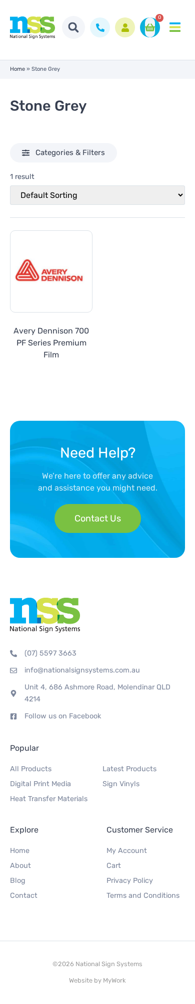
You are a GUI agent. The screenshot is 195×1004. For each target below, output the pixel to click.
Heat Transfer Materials (49, 799)
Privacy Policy (129, 880)
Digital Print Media (40, 784)
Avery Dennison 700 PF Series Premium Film (51, 342)
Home (17, 69)
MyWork (114, 980)
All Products (31, 769)
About (20, 865)
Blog (18, 880)
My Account (126, 850)
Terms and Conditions (143, 895)
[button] (73, 27)
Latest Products (129, 769)
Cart (113, 865)
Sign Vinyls (121, 784)
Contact (24, 895)
